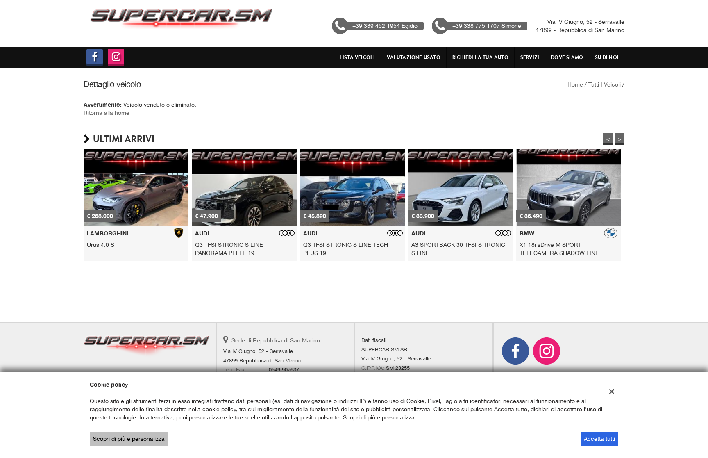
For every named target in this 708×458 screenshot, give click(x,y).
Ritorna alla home (106, 112)
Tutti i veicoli (604, 84)
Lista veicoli (357, 57)
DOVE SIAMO (567, 57)
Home (575, 84)
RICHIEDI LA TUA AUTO (480, 57)
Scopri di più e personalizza (129, 438)
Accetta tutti (599, 438)
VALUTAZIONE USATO (413, 57)
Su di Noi (607, 57)
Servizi (529, 57)
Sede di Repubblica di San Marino (275, 340)
